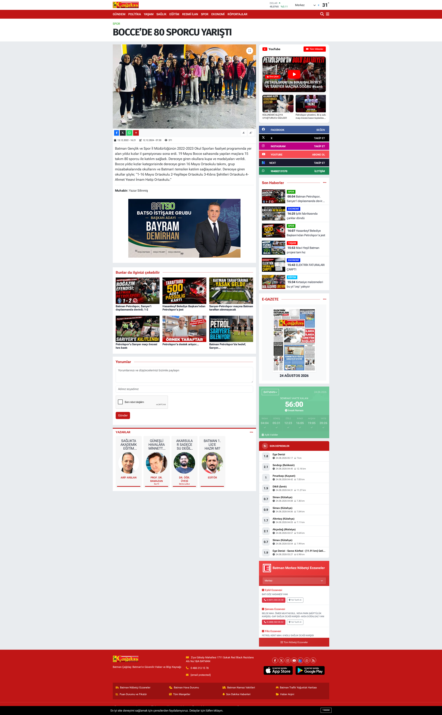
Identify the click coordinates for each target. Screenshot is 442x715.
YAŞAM (148, 14)
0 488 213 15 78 (200, 668)
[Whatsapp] (307, 660)
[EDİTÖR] (212, 462)
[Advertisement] (97, 73)
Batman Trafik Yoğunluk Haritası (298, 687)
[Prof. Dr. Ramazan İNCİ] (156, 462)
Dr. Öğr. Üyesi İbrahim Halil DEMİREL (184, 480)
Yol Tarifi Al (296, 600)
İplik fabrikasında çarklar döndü (302, 216)
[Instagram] (288, 660)
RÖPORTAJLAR (237, 14)
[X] (281, 660)
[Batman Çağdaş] (126, 5)
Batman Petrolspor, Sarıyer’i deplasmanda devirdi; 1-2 (133, 308)
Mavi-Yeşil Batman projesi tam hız (303, 250)
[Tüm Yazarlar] (251, 432)
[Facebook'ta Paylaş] (116, 133)
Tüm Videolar (316, 49)
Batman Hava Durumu (186, 687)
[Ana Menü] (327, 14)
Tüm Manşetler (181, 694)
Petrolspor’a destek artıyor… (180, 344)
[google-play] (310, 670)
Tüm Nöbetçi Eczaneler (296, 642)
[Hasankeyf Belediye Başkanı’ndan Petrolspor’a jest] (184, 290)
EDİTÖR (212, 477)
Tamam (326, 710)
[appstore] (278, 670)
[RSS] (313, 660)
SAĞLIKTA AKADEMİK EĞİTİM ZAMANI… (129, 444)
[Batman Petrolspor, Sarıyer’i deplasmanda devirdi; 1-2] (138, 290)
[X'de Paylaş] (123, 133)
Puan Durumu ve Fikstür (133, 694)
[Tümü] (324, 182)
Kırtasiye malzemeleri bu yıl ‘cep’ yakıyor (305, 284)
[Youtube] (294, 660)
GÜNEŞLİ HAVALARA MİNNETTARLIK (156, 444)
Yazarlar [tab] (123, 432)
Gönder (123, 415)
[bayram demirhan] (184, 228)
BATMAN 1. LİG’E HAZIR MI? (212, 444)
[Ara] (322, 14)
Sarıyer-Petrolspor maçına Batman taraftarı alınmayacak (231, 308)
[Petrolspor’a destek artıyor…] (184, 328)
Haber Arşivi (287, 694)
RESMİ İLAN (190, 14)
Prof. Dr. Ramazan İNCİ (156, 480)
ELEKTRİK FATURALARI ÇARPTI (306, 267)
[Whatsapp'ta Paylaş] (129, 133)
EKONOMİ (218, 14)
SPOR (204, 14)
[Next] (300, 660)
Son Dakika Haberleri (238, 694)
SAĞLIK (161, 14)
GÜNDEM (119, 14)
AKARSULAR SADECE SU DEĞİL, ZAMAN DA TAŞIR (184, 444)
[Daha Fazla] (136, 133)
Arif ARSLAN (129, 477)
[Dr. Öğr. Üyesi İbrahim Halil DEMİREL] (184, 462)
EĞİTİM (174, 14)
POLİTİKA (134, 14)
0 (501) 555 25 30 (275, 600)
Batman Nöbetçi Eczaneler (135, 687)
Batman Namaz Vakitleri (241, 687)
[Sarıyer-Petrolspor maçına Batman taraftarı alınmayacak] (231, 290)
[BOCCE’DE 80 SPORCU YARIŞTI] (184, 86)
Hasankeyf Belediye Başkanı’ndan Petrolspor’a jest (306, 233)
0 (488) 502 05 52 (275, 622)
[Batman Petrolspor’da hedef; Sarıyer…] (231, 328)
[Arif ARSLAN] (129, 462)
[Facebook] (275, 660)
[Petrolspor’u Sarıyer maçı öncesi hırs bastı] (138, 328)
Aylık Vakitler (271, 434)
